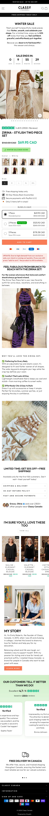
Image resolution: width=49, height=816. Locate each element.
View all (24, 531)
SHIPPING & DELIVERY (15, 486)
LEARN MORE (13, 668)
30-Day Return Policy (16, 491)
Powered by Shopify (24, 814)
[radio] (6, 162)
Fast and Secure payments (19, 496)
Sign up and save (12, 797)
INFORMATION (10, 791)
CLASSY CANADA (11, 785)
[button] (24, 214)
